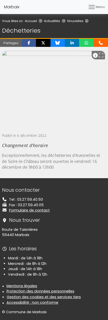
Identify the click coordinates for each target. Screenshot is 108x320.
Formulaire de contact (29, 210)
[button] (29, 43)
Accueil (31, 21)
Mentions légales (22, 285)
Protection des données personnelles (40, 291)
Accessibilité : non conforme (32, 302)
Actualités (52, 21)
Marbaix (11, 7)
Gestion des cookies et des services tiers (44, 296)
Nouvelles (75, 21)
